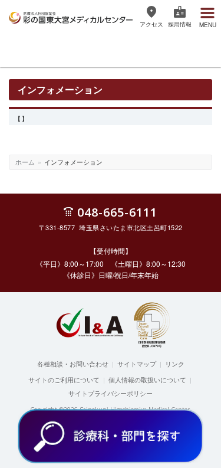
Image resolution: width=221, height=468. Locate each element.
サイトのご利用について (64, 379)
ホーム (25, 161)
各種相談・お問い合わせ (72, 363)
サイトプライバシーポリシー (110, 393)
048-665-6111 (117, 212)
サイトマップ (136, 363)
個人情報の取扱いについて (147, 379)
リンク (174, 363)
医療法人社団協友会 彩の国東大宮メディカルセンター (71, 16)
